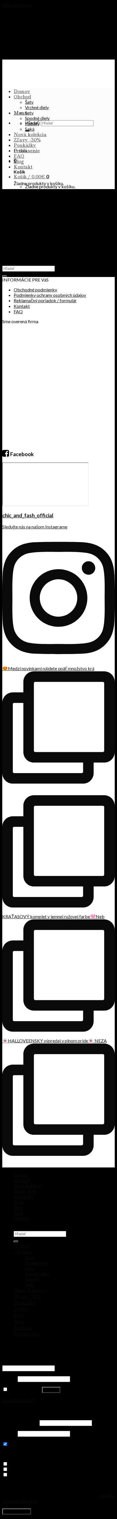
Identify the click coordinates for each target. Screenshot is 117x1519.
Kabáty (32, 123)
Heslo (9, 1378)
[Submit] (4, 276)
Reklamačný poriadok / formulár (45, 300)
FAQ (19, 156)
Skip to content (17, 5)
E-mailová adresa (20, 1422)
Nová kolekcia (30, 134)
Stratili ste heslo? (18, 1400)
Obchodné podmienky (35, 289)
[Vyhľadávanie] (16, 1241)
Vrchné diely (37, 107)
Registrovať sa (17, 1511)
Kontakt (23, 167)
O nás (20, 150)
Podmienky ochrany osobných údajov (50, 295)
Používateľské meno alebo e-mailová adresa (46, 1362)
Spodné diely (37, 118)
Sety (29, 112)
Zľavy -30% (27, 140)
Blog (19, 161)
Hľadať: (86, 1174)
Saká (29, 129)
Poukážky (25, 145)
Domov (22, 91)
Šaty (29, 102)
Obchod (22, 97)
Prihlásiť (51, 1390)
